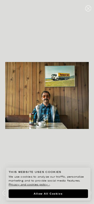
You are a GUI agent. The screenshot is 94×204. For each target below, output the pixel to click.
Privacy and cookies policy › (29, 185)
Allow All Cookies (48, 193)
